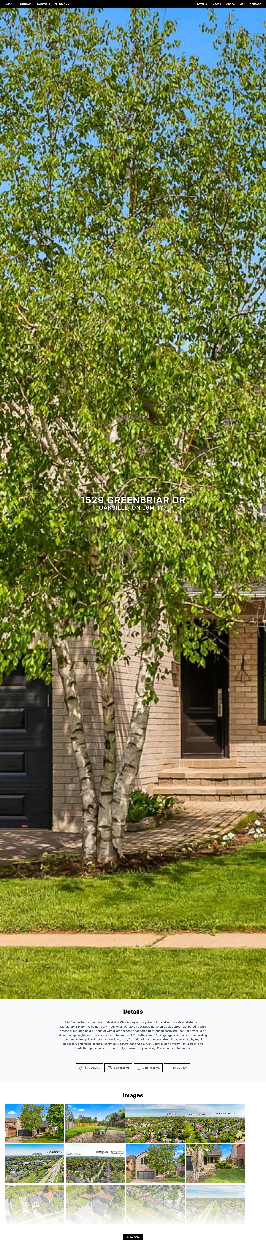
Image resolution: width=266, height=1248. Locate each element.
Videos (230, 4)
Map (242, 4)
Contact (255, 4)
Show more (133, 1236)
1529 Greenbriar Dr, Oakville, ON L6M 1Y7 (37, 4)
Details (202, 4)
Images (216, 4)
